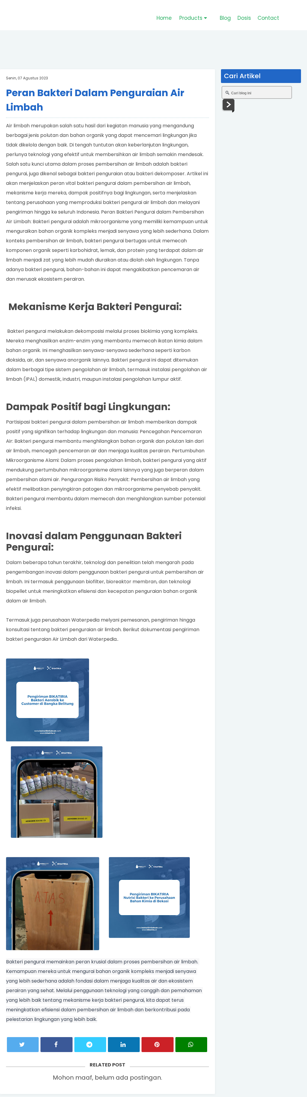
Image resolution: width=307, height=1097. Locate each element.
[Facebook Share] (56, 1044)
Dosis (244, 18)
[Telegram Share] (90, 1044)
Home (164, 18)
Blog (225, 18)
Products (191, 18)
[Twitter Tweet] (23, 1044)
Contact (268, 18)
